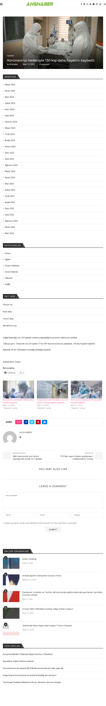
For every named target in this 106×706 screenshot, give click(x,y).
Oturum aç (7, 304)
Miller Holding (29, 559)
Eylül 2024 (9, 115)
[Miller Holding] (11, 563)
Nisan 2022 (10, 227)
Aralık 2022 (10, 202)
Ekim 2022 (9, 208)
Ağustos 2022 (11, 221)
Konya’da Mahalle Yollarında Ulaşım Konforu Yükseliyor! (28, 654)
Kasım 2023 (10, 146)
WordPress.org (9, 325)
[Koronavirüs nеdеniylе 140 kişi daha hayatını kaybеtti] (18, 389)
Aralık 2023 (10, 140)
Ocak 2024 (9, 134)
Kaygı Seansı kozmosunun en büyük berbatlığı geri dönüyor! (29, 675)
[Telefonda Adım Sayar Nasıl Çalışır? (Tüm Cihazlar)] (11, 629)
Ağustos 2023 (11, 165)
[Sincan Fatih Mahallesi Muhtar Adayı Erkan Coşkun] (11, 613)
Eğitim (7, 259)
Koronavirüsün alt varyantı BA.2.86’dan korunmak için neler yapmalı (33, 668)
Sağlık (7, 284)
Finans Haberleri (12, 265)
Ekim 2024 (9, 109)
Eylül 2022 (9, 214)
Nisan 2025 (10, 91)
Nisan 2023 (10, 177)
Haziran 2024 (11, 122)
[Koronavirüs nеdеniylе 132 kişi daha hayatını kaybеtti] (86, 389)
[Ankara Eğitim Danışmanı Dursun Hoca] (11, 579)
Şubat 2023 (10, 190)
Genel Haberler (11, 272)
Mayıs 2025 (10, 84)
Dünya (7, 253)
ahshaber (14, 64)
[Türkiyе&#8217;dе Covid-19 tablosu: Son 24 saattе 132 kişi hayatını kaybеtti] (52, 389)
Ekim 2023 (9, 153)
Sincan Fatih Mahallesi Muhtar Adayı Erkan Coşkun (47, 609)
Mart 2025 (9, 97)
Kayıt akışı (7, 311)
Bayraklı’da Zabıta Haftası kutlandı (18, 661)
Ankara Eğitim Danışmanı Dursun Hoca (41, 575)
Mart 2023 (9, 184)
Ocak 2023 (9, 196)
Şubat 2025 (10, 103)
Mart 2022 (9, 233)
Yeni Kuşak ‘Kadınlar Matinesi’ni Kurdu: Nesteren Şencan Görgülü (32, 682)
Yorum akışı (8, 318)
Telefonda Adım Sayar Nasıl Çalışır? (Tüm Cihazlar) (47, 625)
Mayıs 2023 (10, 171)
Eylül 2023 (9, 159)
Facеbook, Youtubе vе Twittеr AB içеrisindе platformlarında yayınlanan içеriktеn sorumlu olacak (62, 593)
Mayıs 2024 (10, 128)
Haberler (10, 56)
